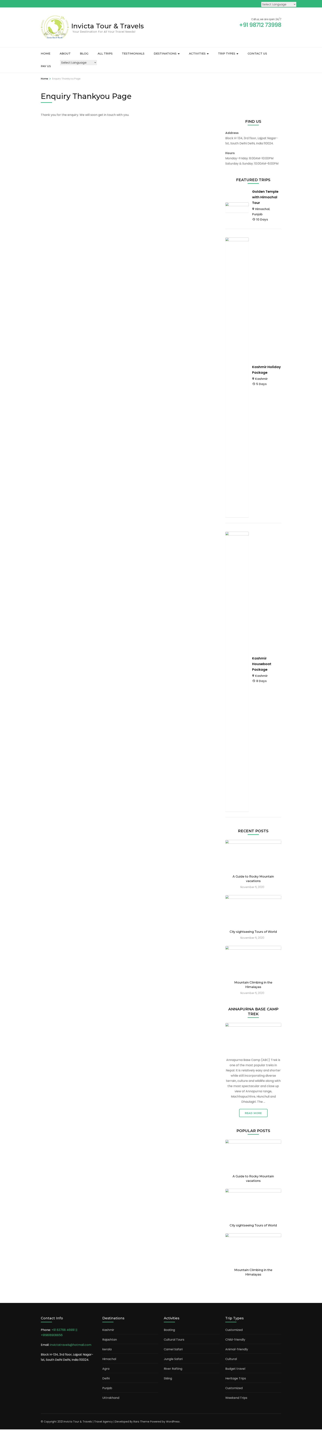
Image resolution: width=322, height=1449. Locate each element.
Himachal (262, 209)
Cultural (231, 1359)
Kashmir (261, 379)
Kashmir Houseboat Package (261, 664)
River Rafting (173, 1369)
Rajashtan (109, 1339)
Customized (234, 1330)
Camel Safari (173, 1349)
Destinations (165, 53)
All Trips (105, 53)
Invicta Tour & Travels (107, 26)
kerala (107, 1349)
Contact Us (257, 53)
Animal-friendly (236, 1349)
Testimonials (133, 53)
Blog (84, 53)
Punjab (257, 214)
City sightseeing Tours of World (253, 932)
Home (45, 53)
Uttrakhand (110, 1398)
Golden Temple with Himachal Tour (265, 197)
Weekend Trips (236, 1398)
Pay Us (46, 66)
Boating (169, 1330)
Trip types (226, 53)
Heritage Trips (235, 1378)
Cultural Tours (174, 1339)
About (65, 53)
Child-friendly (235, 1339)
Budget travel (235, 1369)
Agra (105, 1369)
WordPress (173, 1421)
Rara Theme (141, 1421)
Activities (197, 53)
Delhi (106, 1378)
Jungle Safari (173, 1359)
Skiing (168, 1378)
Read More (253, 1113)
